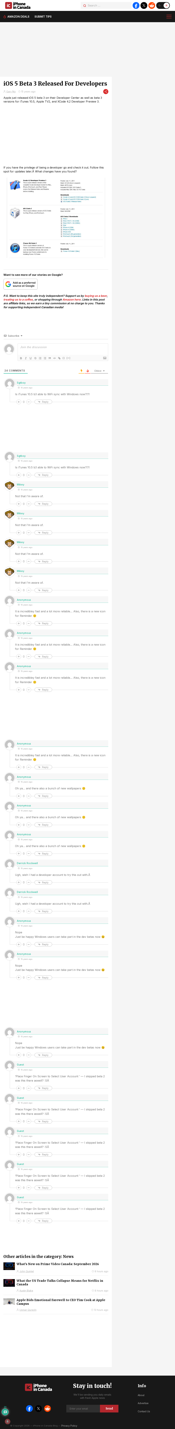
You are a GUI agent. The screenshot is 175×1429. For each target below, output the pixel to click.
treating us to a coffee (18, 299)
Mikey (20, 484)
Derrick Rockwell (27, 863)
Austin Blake (26, 1290)
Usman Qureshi (27, 1309)
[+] (68, 358)
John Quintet (26, 1271)
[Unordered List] (45, 358)
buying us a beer (96, 295)
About (141, 1395)
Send (109, 1408)
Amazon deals (18, 16)
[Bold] (21, 358)
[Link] (59, 358)
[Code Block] (54, 358)
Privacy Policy (69, 1425)
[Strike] (35, 358)
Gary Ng (11, 91)
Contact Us (144, 1411)
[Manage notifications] (7, 1421)
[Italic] (25, 358)
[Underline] (30, 358)
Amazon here (72, 299)
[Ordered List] (40, 358)
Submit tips (43, 16)
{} (64, 358)
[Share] (105, 91)
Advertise (143, 1403)
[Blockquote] (49, 358)
